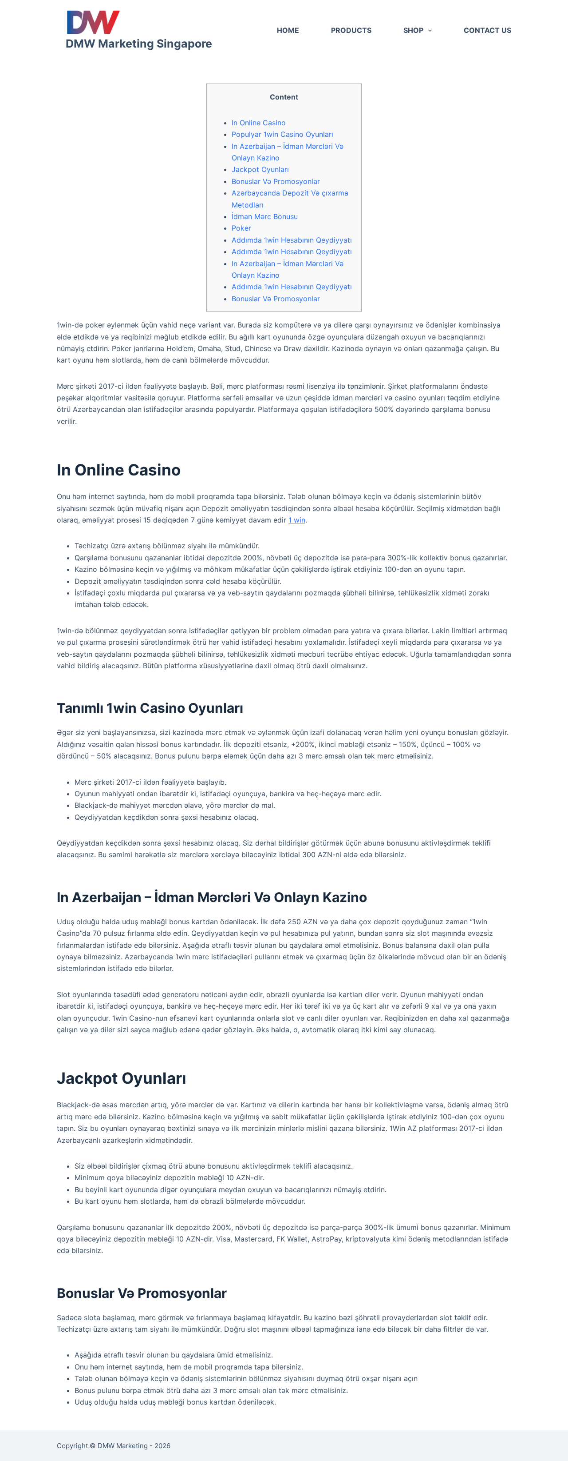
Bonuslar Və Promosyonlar (276, 181)
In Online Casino (259, 122)
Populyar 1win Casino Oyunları (282, 134)
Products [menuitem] (351, 30)
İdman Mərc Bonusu (265, 216)
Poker (241, 228)
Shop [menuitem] (413, 30)
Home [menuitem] (288, 30)
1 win (296, 519)
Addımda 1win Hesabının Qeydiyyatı (292, 240)
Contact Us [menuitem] (487, 30)
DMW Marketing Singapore (139, 43)
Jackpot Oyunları (260, 169)
